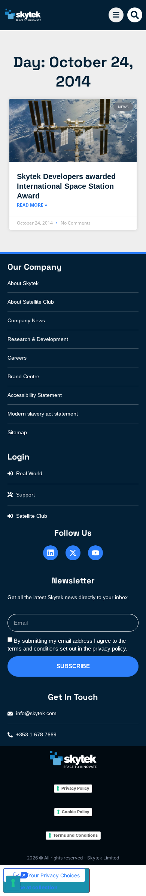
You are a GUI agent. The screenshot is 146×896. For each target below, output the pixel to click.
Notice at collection (33, 887)
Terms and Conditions (75, 835)
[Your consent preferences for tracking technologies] (13, 883)
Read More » (32, 205)
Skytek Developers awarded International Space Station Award (66, 186)
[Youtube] (95, 552)
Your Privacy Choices (54, 875)
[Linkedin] (50, 552)
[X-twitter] (73, 552)
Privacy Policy (75, 788)
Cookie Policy (75, 811)
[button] (134, 14)
